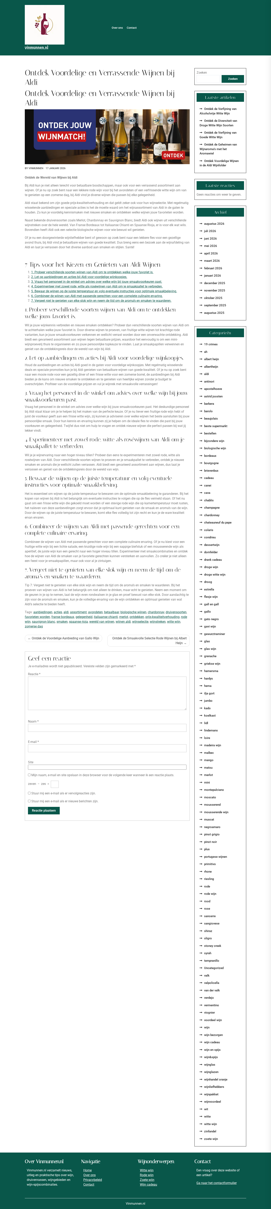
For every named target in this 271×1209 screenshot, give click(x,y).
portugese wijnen (215, 857)
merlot (123, 617)
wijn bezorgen (213, 1035)
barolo (208, 411)
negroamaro (212, 827)
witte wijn (173, 622)
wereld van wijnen (101, 622)
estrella (209, 589)
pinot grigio (212, 834)
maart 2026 (212, 261)
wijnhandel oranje (215, 1079)
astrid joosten (213, 396)
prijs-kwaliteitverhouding (162, 617)
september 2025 (215, 305)
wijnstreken (158, 622)
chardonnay (156, 612)
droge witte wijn (214, 574)
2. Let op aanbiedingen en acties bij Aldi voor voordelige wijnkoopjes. (79, 277)
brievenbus (211, 470)
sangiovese (211, 923)
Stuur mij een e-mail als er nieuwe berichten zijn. (64, 801)
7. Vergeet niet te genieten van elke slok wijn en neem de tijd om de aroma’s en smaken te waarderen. (101, 301)
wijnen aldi (123, 622)
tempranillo (211, 960)
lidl (206, 723)
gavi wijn (210, 626)
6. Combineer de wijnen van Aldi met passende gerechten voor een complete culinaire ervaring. (97, 296)
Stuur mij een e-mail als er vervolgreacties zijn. (63, 793)
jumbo (208, 701)
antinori (209, 381)
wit (206, 1109)
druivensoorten (176, 612)
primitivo (210, 864)
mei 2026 (210, 246)
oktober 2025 (213, 298)
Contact (132, 27)
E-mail (33, 742)
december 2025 (214, 283)
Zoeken (202, 72)
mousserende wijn (216, 812)
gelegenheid (84, 617)
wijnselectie (140, 622)
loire (207, 738)
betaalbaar (111, 612)
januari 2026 (212, 275)
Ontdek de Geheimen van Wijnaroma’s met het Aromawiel (218, 149)
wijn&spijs (211, 1057)
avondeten (95, 612)
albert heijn (211, 359)
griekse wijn (212, 663)
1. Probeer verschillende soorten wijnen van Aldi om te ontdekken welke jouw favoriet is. (92, 272)
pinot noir (210, 842)
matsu (208, 767)
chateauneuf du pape (218, 522)
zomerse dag (34, 626)
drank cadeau (213, 560)
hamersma (211, 671)
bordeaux (210, 456)
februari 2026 (213, 268)
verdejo (209, 998)
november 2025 (214, 290)
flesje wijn (211, 597)
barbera (209, 404)
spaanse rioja (78, 622)
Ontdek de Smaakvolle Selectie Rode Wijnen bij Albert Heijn (149, 640)
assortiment (78, 612)
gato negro (211, 619)
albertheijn (211, 366)
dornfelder (211, 552)
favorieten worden (37, 617)
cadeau (209, 478)
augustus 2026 (214, 224)
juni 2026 (210, 238)
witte (207, 1116)
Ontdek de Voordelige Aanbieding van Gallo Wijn (65, 638)
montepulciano (214, 790)
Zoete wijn (147, 1180)
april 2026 (211, 253)
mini (207, 782)
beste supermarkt (215, 426)
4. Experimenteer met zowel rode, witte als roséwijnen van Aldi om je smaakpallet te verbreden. (97, 286)
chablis (209, 500)
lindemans (211, 730)
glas (207, 641)
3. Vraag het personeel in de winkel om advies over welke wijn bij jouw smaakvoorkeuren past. (96, 282)
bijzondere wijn (214, 441)
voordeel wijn (213, 1020)
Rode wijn (147, 1175)
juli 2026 (210, 231)
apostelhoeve (213, 389)
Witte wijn (147, 1170)
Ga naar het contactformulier (216, 1183)
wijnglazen (211, 1072)
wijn (206, 1027)
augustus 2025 (214, 313)
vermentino (211, 1005)
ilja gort (209, 693)
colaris (208, 530)
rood (207, 901)
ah (205, 352)
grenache (210, 656)
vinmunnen (36, 168)
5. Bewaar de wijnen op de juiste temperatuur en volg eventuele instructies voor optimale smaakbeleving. (104, 291)
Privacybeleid (92, 1180)
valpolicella (211, 983)
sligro (208, 938)
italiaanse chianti (106, 617)
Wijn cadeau (148, 1184)
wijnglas (209, 1064)
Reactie (34, 674)
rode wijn (210, 894)
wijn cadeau (212, 1042)
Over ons (117, 27)
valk (206, 975)
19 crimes (211, 344)
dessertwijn (211, 545)
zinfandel (210, 1131)
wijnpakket (211, 1094)
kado (207, 708)
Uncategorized (214, 968)
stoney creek (212, 946)
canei (207, 485)
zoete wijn (211, 1139)
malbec (209, 753)
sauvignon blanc (43, 622)
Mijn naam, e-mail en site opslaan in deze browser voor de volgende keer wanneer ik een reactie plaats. (102, 775)
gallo (207, 611)
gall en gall (211, 604)
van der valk (212, 990)
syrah (207, 953)
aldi (66, 612)
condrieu (210, 537)
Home (87, 1170)
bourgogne (211, 463)
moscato (210, 797)
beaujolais (211, 418)
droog (208, 582)
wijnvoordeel (212, 1101)
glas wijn (210, 649)
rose (207, 908)
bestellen (210, 433)
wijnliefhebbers (214, 1087)
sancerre (210, 916)
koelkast (210, 715)
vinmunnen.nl (36, 47)
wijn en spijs (212, 1050)
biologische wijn (215, 448)
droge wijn (211, 567)
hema (207, 686)
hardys (208, 678)
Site (30, 762)
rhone (208, 871)
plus (207, 849)
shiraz (208, 931)
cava (207, 493)
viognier (209, 1012)
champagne (212, 507)
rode (207, 886)
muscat (209, 819)
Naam (33, 721)
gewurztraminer (214, 634)
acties (58, 612)
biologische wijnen (133, 612)
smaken (62, 622)
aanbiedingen (42, 612)
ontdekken (137, 617)
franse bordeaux (62, 617)
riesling (209, 879)
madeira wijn (212, 745)
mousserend (212, 804)
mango (208, 760)
